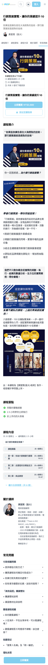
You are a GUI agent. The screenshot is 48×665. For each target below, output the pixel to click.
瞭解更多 (22, 543)
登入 (36, 4)
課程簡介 (5, 43)
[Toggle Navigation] (44, 4)
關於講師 (34, 43)
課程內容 (24, 43)
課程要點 (14, 43)
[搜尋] (20, 4)
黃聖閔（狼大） (25, 504)
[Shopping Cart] (28, 4)
